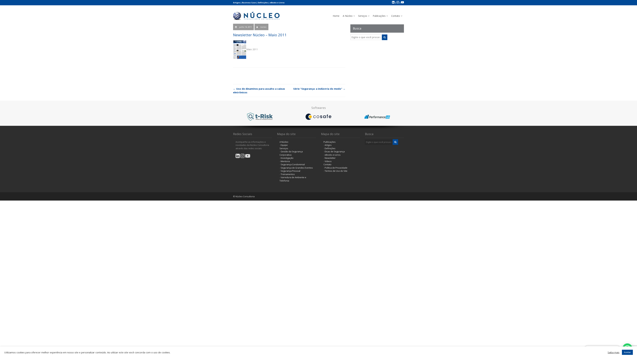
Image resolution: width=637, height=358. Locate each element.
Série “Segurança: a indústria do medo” (319, 88)
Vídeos (328, 161)
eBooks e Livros (277, 2)
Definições (263, 2)
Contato (395, 15)
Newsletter (330, 157)
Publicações (379, 15)
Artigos (236, 2)
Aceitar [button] (627, 352)
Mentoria (285, 161)
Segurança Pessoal (290, 170)
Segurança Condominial (293, 164)
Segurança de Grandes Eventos (297, 167)
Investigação (287, 157)
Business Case (249, 2)
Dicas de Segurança (335, 151)
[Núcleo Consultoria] (256, 15)
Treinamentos (288, 174)
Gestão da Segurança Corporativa (291, 153)
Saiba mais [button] (613, 352)
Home (336, 15)
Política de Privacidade (336, 167)
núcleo (263, 27)
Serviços (362, 15)
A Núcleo (348, 15)
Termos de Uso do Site (336, 170)
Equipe (284, 145)
